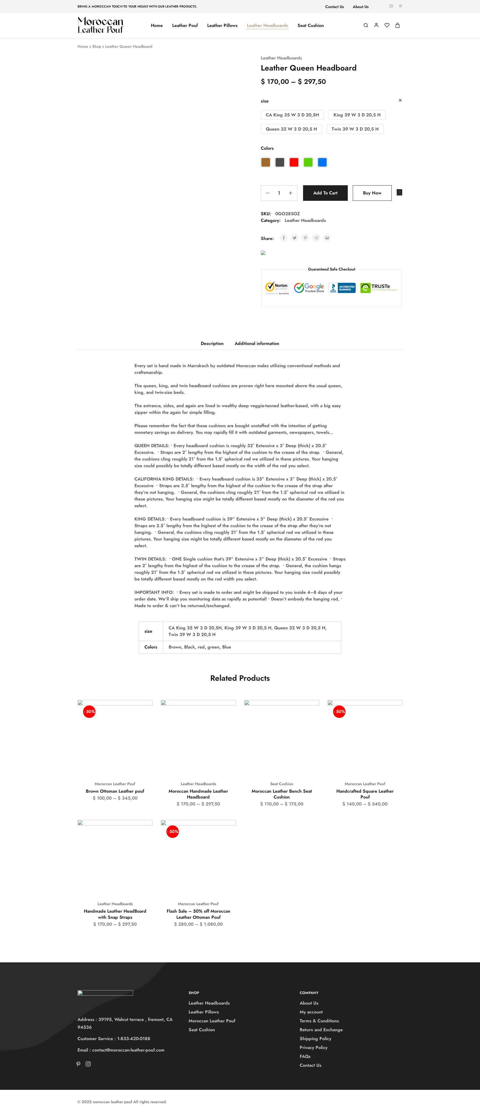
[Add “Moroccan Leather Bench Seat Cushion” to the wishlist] (309, 711)
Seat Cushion (311, 25)
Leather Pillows (222, 25)
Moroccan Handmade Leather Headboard (198, 794)
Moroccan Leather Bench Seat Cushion (282, 794)
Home (157, 25)
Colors (267, 148)
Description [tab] (212, 343)
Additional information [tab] (257, 343)
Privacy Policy (314, 1047)
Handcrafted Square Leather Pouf (365, 794)
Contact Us (334, 7)
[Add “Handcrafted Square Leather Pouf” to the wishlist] (393, 711)
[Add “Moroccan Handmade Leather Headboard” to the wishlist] (226, 711)
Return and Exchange (321, 1030)
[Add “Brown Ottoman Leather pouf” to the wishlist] (143, 711)
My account (311, 1012)
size (265, 101)
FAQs (305, 1056)
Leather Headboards (267, 25)
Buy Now (372, 193)
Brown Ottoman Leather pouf (115, 791)
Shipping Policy (315, 1038)
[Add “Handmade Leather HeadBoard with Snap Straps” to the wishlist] (143, 831)
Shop (96, 46)
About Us (361, 7)
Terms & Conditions (319, 1021)
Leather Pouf (185, 25)
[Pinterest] (79, 1065)
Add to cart (325, 193)
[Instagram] (87, 1065)
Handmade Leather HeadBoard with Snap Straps (115, 914)
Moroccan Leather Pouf (115, 784)
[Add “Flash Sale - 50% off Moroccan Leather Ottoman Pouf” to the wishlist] (226, 831)
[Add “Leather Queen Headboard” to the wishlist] (399, 192)
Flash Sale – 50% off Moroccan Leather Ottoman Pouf (198, 914)
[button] (292, 115)
